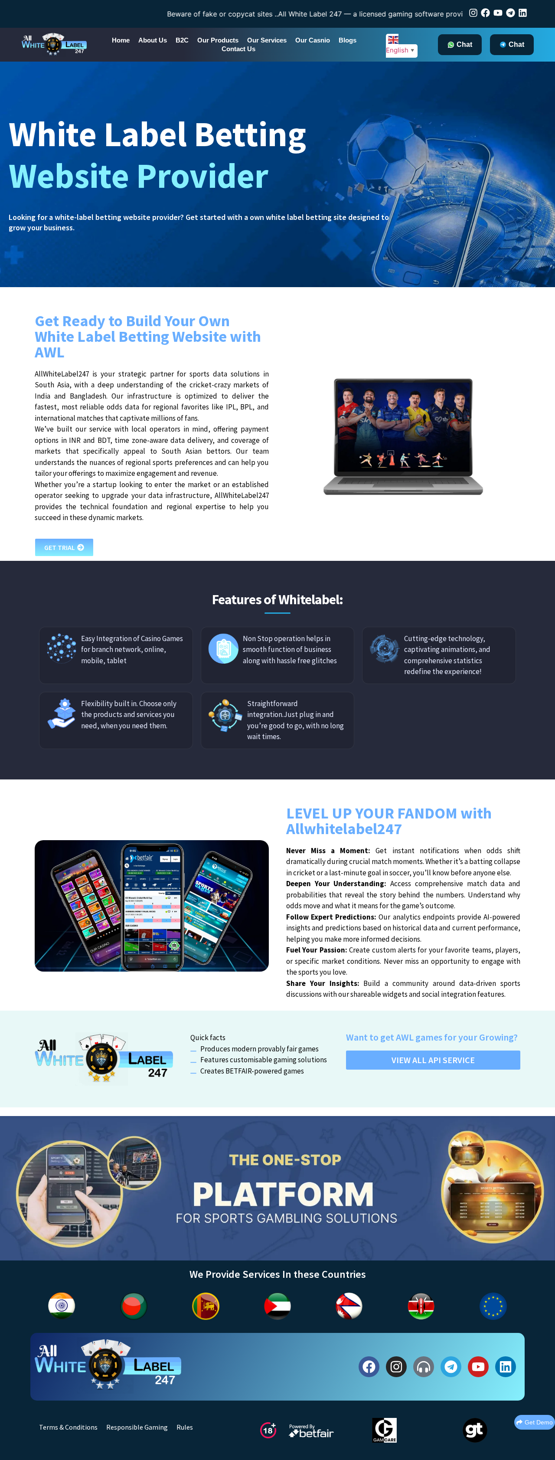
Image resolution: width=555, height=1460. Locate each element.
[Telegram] (510, 12)
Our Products (217, 40)
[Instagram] (473, 12)
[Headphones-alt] (423, 1366)
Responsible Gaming (137, 1427)
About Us (152, 40)
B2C (182, 40)
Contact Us (238, 48)
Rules (184, 1427)
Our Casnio (312, 40)
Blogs (347, 40)
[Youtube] (498, 12)
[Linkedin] (522, 12)
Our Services (267, 40)
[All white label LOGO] (108, 1365)
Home (121, 40)
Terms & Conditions (68, 1427)
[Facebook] (485, 12)
